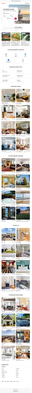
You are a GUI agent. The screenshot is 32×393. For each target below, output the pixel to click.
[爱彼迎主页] (4, 3)
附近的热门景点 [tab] (3, 366)
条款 (15, 391)
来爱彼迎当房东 (27, 3)
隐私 (13, 391)
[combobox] (9, 13)
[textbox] (6, 16)
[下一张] (17, 30)
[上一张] (14, 30)
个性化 (17, 391)
